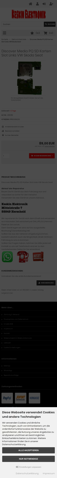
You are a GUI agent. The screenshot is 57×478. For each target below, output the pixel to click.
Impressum (49, 473)
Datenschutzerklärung (27, 473)
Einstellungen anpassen (30, 467)
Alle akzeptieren (28, 450)
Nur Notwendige (28, 459)
